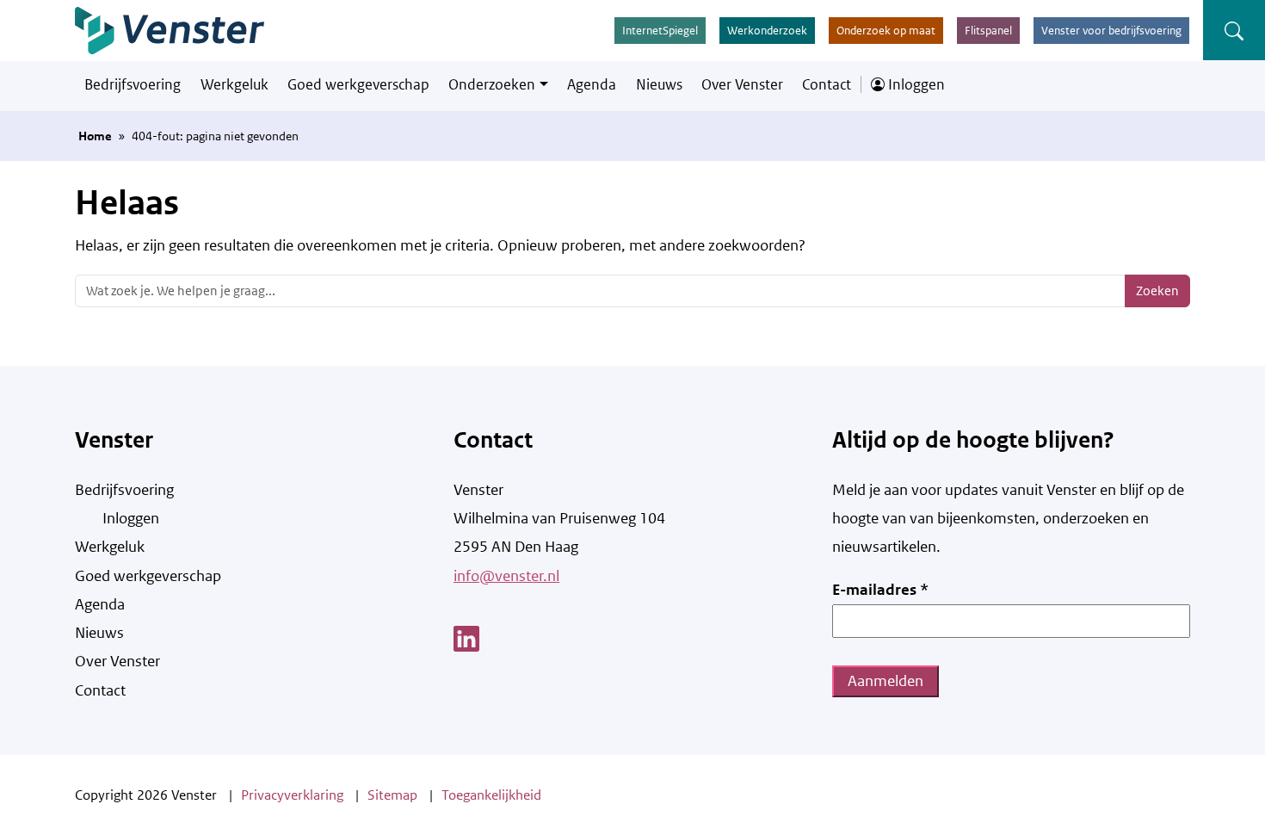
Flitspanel (988, 30)
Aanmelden (885, 680)
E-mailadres (880, 589)
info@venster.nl (506, 575)
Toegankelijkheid (491, 795)
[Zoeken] (1234, 30)
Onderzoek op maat (885, 30)
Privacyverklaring (292, 795)
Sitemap (392, 795)
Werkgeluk (234, 84)
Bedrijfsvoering (132, 84)
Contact (826, 84)
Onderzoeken (491, 84)
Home (95, 136)
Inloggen (915, 84)
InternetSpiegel (660, 30)
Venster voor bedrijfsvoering (1111, 30)
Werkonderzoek (767, 30)
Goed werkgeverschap (358, 84)
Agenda (591, 84)
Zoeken (1157, 290)
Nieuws (659, 84)
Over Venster (742, 84)
